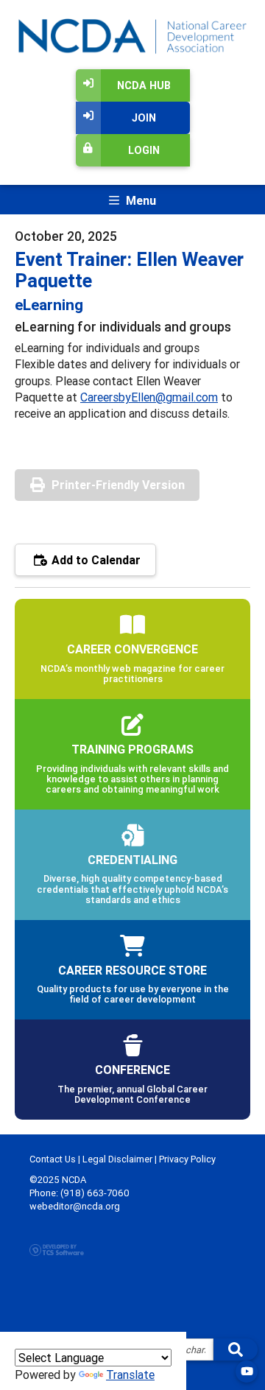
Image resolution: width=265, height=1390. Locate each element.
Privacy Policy (187, 1159)
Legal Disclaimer (117, 1159)
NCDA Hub (144, 85)
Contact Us (52, 1159)
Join (144, 117)
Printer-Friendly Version (118, 484)
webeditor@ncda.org (74, 1206)
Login (144, 150)
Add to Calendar (95, 559)
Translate (130, 1374)
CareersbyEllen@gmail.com (149, 397)
